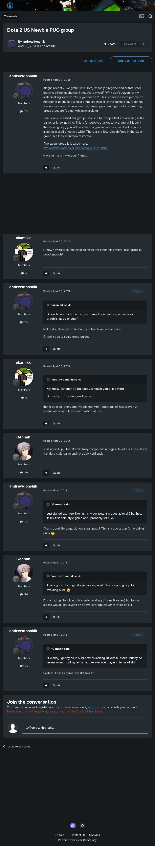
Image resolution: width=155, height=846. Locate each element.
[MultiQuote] (46, 167)
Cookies (94, 835)
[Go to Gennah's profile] (24, 451)
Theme (60, 835)
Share (110, 43)
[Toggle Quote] (48, 305)
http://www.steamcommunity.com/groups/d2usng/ (76, 148)
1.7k (25, 111)
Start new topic (93, 60)
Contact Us (78, 835)
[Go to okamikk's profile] (24, 252)
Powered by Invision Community (77, 840)
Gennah (23, 437)
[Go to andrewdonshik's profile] (11, 43)
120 (25, 472)
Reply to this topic (131, 60)
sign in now (95, 707)
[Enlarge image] (53, 533)
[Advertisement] (50, 206)
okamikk (23, 238)
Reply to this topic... (42, 727)
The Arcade (48, 46)
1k (25, 273)
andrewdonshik (33, 41)
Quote (57, 167)
